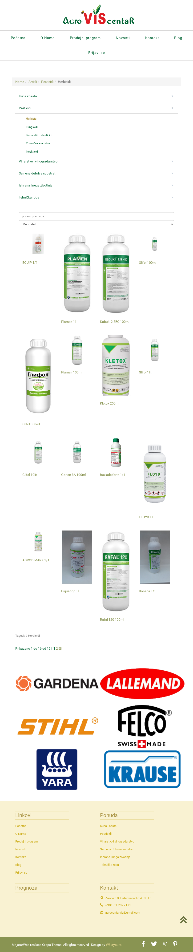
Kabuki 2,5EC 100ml (114, 322)
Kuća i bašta (108, 826)
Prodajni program (85, 38)
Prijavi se (96, 53)
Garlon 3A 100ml (73, 475)
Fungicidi (32, 127)
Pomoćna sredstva (38, 143)
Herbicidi (31, 118)
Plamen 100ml (71, 372)
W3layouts (113, 945)
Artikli (32, 82)
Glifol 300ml (31, 424)
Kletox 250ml (109, 403)
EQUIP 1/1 (30, 262)
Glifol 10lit (29, 475)
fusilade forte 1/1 (112, 475)
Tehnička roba (109, 865)
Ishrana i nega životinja (115, 857)
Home (19, 82)
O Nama (47, 38)
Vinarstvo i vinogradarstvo (117, 841)
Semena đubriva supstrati (117, 849)
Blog (178, 38)
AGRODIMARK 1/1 (35, 560)
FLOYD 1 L (146, 517)
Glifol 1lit (145, 372)
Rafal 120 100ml (112, 619)
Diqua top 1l (70, 591)
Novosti (123, 38)
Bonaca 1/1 (147, 591)
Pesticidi (47, 82)
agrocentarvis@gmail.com (122, 912)
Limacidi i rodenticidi (39, 135)
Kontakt (152, 38)
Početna (18, 38)
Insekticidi (32, 151)
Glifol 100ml (147, 262)
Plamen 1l (68, 322)
